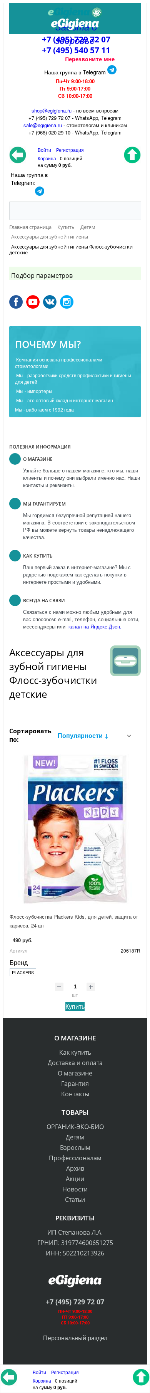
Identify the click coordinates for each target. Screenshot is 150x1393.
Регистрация (70, 149)
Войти (40, 1372)
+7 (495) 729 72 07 (75, 1301)
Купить (75, 1006)
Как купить (75, 1052)
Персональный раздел (75, 1337)
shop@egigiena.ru (52, 110)
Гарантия (75, 1083)
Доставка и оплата (75, 1063)
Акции (75, 1179)
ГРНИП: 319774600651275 (75, 1242)
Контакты (75, 1094)
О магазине (75, 1073)
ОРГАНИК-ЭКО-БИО (75, 1126)
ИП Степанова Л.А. (75, 1232)
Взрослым (75, 1147)
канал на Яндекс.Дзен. (94, 626)
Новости (75, 1189)
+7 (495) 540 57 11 (76, 50)
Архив (75, 1168)
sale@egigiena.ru (42, 125)
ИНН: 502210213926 (75, 1253)
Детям (75, 1137)
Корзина (42, 1380)
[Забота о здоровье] (75, 12)
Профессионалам (75, 1158)
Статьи (75, 1199)
